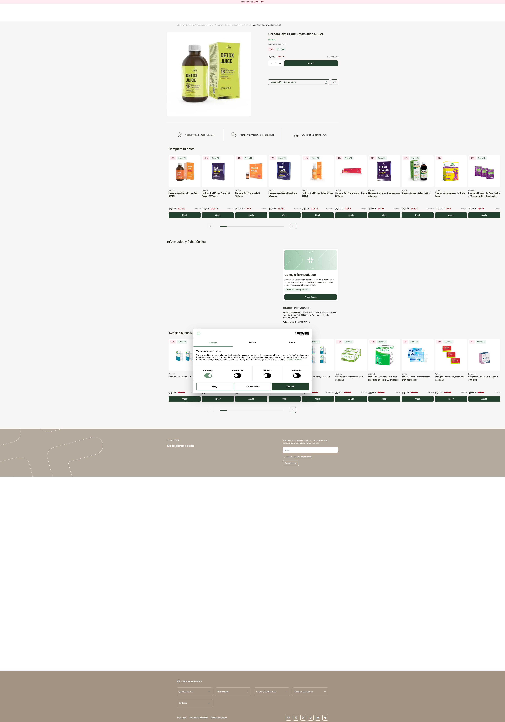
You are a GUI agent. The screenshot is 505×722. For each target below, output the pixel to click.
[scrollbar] (252, 226)
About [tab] (292, 342)
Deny (214, 386)
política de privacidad (303, 457)
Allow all (290, 386)
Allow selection (252, 386)
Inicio (179, 25)
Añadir (184, 215)
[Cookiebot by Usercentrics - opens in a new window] (297, 333)
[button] (233, 691)
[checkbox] (284, 457)
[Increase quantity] (280, 63)
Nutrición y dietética (191, 25)
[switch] (237, 375)
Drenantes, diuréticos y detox (236, 25)
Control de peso (206, 25)
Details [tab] (252, 342)
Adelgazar (219, 25)
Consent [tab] (213, 343)
